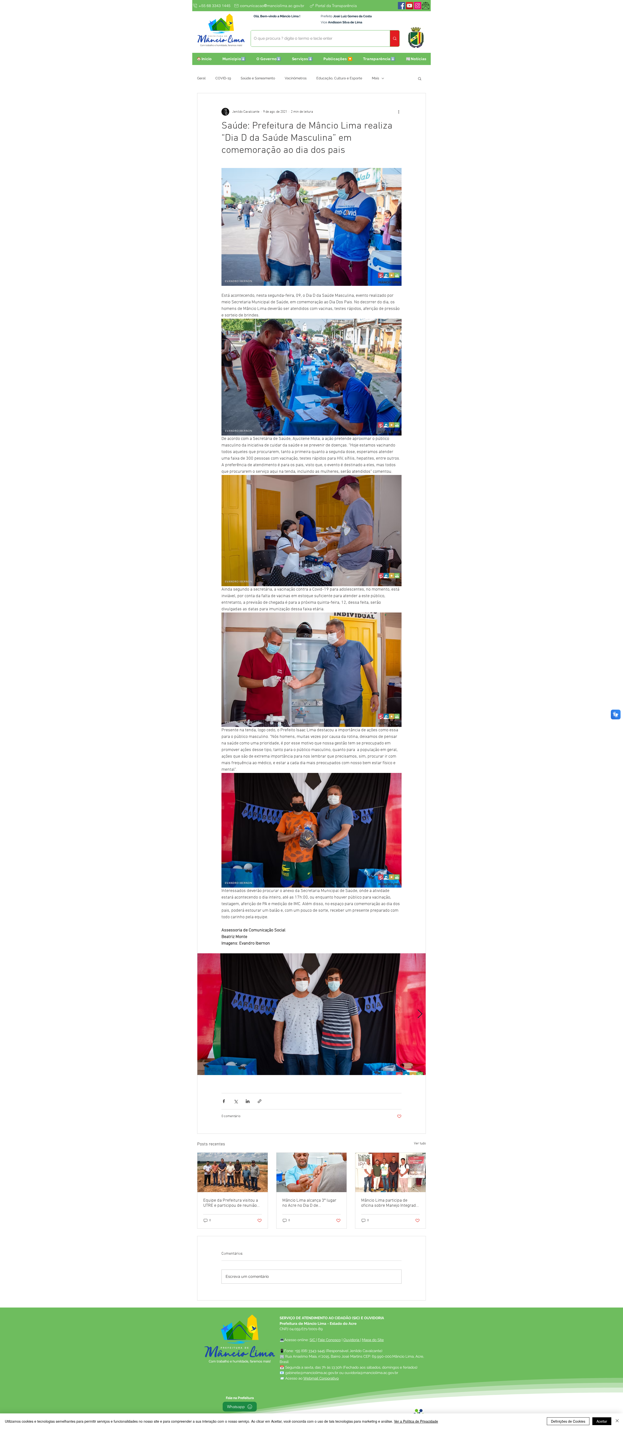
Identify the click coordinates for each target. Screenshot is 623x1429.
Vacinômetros (296, 78)
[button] (234, 59)
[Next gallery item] (420, 1014)
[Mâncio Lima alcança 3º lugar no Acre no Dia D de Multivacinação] (311, 1172)
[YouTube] (409, 5)
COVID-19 (223, 78)
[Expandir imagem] (311, 1014)
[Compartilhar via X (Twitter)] (235, 1101)
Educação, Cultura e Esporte (339, 78)
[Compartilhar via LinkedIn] (247, 1101)
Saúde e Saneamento (258, 78)
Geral (201, 78)
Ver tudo (420, 1143)
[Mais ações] (399, 112)
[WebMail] (425, 5)
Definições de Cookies (568, 1421)
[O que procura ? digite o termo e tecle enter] (394, 38)
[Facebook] (401, 5)
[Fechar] (617, 1421)
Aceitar (601, 1421)
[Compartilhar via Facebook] (223, 1101)
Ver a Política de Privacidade (416, 1421)
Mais (375, 78)
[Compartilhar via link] (259, 1101)
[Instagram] (417, 5)
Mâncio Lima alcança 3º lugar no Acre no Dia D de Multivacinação (309, 1203)
